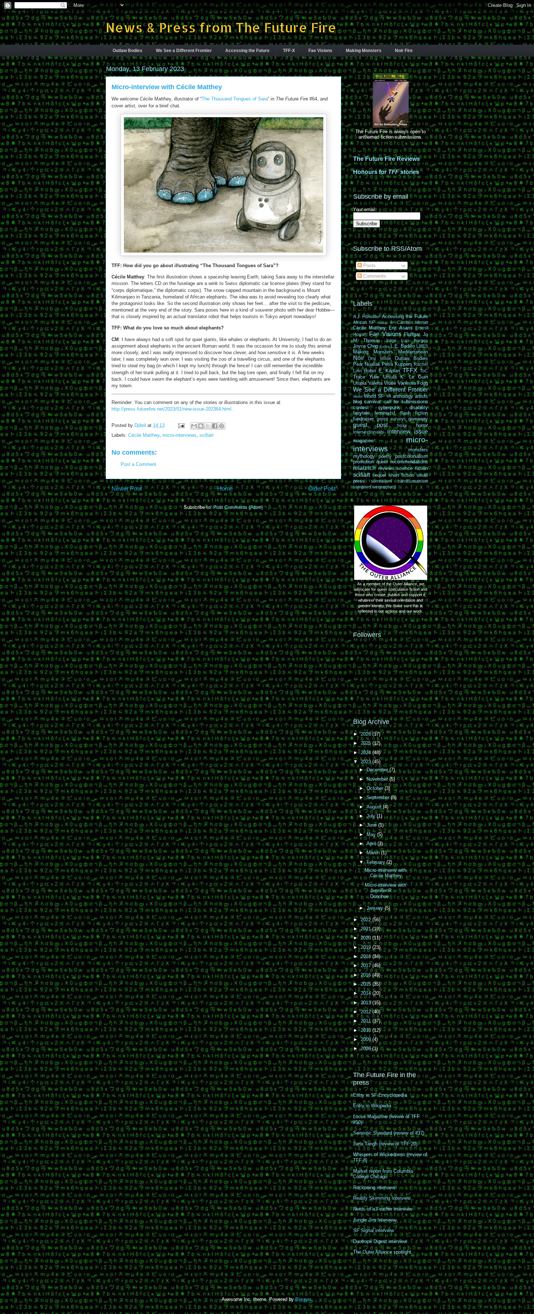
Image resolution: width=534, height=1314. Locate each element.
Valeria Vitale (382, 383)
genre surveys (391, 418)
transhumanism (412, 481)
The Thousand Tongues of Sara (235, 99)
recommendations (409, 461)
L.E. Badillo (403, 346)
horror (422, 425)
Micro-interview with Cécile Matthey (385, 873)
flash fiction (414, 413)
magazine (363, 440)
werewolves (384, 486)
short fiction (401, 475)
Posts (369, 265)
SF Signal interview (373, 1230)
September (379, 797)
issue (421, 431)
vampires (362, 486)
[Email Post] (180, 425)
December (378, 769)
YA (388, 396)
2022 (366, 919)
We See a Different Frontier (184, 50)
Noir (358, 358)
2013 (366, 1002)
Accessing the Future (247, 50)
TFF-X (289, 50)
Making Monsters (363, 50)
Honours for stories (386, 172)
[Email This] (194, 426)
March (374, 852)
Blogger (303, 1299)
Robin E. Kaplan (382, 370)
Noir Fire (404, 50)
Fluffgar (412, 334)
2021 (366, 928)
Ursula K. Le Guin (405, 377)
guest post (370, 425)
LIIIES (422, 346)
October (376, 788)
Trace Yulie (366, 377)
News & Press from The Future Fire (221, 27)
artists (421, 396)
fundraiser (363, 418)
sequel (379, 475)
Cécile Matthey (143, 435)
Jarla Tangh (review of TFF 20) (385, 1144)
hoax (402, 425)
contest (361, 407)
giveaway (418, 418)
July (372, 816)
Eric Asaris (401, 328)
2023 (366, 761)
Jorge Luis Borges (406, 340)
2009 (366, 1039)
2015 (366, 984)
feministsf (385, 413)
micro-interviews (179, 435)
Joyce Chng (365, 346)
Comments (374, 276)
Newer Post (127, 489)
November (378, 779)
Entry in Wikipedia (372, 1105)
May (372, 834)
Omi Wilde (379, 358)
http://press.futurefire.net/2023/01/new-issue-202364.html (171, 409)
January (376, 908)
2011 (366, 1021)
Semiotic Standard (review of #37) (388, 1133)
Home (225, 489)
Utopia (360, 383)
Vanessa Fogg (413, 383)
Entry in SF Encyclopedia (380, 1095)
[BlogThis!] (201, 426)
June (372, 825)
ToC (424, 370)
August (375, 807)
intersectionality (368, 432)
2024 (366, 752)
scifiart (206, 435)
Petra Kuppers (397, 364)
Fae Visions (320, 50)
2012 (366, 1011)
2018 (366, 956)
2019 (366, 947)
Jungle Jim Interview (374, 1220)
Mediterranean (413, 352)
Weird (358, 397)
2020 (366, 938)
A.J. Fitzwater (366, 316)
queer (382, 461)
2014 (366, 993)
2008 (366, 1048)
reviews (386, 468)
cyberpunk (389, 407)
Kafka (384, 346)
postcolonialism (411, 456)
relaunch (364, 468)
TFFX (409, 370)
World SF (374, 396)
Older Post (321, 489)
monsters (418, 449)
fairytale (361, 413)
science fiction (412, 468)
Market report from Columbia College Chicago (383, 1174)
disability (418, 407)
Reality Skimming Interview (381, 1198)
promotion (363, 461)
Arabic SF (386, 323)
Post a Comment (138, 464)
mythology (364, 456)
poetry (385, 456)
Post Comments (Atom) (238, 507)
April (372, 843)
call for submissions (406, 401)
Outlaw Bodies (127, 50)
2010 (366, 1030)
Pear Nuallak (366, 364)
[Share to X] (207, 426)
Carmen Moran (412, 322)
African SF (364, 322)
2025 (366, 743)
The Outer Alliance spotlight (382, 1252)
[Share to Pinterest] (221, 426)
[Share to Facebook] (214, 426)
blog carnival (367, 401)
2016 (366, 975)
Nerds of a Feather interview (382, 1209)
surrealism (381, 481)
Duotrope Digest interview (380, 1241)
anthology (403, 396)
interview (398, 431)
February (377, 862)
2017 (366, 965)
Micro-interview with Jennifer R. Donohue (385, 890)
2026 (366, 734)
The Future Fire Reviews (386, 159)
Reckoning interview (374, 1187)
